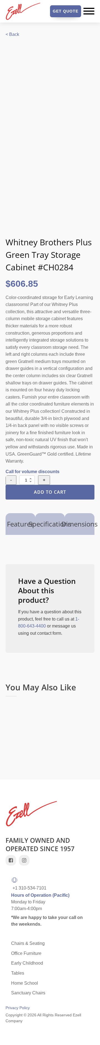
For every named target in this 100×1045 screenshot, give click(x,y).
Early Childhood (27, 963)
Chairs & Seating (28, 943)
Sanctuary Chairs (28, 992)
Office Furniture (26, 953)
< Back (12, 34)
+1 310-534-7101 (29, 888)
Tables (17, 973)
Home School (24, 983)
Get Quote (65, 11)
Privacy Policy (18, 1008)
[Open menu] (88, 11)
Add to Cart (50, 492)
